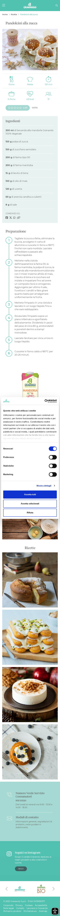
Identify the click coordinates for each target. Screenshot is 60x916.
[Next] (53, 889)
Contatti (20, 908)
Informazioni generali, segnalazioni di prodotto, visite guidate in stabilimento (34, 824)
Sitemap (43, 911)
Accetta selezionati (30, 503)
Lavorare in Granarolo (37, 908)
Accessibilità (41, 905)
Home (5, 14)
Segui (21, 869)
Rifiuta (30, 512)
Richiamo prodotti (12, 911)
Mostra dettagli (44, 486)
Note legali (8, 908)
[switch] (53, 457)
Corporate (8, 905)
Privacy (19, 905)
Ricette (14, 14)
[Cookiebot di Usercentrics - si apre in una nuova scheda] (44, 401)
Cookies (29, 905)
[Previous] (6, 889)
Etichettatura (30, 911)
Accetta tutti (30, 494)
